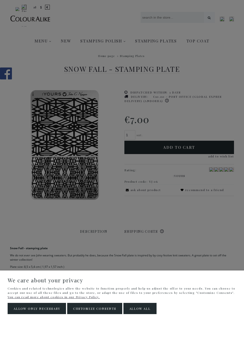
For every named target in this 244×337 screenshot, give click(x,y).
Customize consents (94, 308)
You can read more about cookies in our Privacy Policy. (54, 297)
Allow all (140, 308)
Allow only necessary (37, 308)
